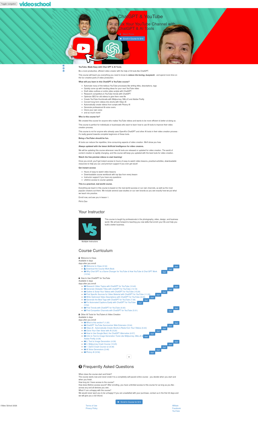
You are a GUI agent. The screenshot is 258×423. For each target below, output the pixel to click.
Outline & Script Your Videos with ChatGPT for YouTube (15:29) (113, 291)
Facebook (176, 408)
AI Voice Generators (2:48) (97, 349)
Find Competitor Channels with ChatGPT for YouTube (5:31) (112, 310)
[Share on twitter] (63, 68)
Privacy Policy (91, 408)
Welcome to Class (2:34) (96, 266)
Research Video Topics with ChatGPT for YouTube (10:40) (111, 286)
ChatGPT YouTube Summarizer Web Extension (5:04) (109, 325)
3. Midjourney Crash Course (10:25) (101, 344)
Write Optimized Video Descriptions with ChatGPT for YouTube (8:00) (115, 297)
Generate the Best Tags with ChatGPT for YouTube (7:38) (111, 299)
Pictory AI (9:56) (93, 352)
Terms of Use (91, 405)
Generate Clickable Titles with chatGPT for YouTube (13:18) (111, 288)
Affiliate (175, 405)
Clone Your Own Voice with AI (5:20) (101, 330)
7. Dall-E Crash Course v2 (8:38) (100, 346)
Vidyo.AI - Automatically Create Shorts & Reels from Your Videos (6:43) (116, 327)
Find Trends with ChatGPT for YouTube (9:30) (106, 307)
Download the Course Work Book (100, 268)
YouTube (176, 411)
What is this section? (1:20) (98, 322)
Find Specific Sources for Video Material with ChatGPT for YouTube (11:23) (118, 294)
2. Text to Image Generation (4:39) (101, 341)
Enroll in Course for (132, 38)
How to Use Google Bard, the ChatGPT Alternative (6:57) (110, 333)
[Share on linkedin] (63, 71)
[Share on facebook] (63, 65)
